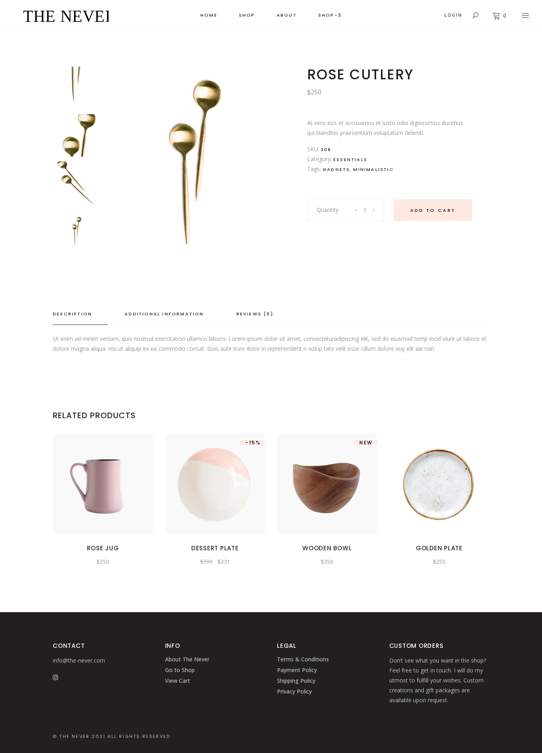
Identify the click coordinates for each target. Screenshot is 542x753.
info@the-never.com (79, 660)
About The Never (187, 659)
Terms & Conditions (303, 659)
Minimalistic (373, 169)
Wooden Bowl (327, 548)
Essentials (350, 159)
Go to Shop (180, 670)
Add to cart (433, 210)
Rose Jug (103, 548)
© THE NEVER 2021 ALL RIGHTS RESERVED (111, 736)
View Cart (177, 680)
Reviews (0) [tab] (254, 314)
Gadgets (336, 169)
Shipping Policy (296, 680)
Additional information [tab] (164, 314)
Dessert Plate (215, 548)
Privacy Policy (294, 691)
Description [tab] (72, 314)
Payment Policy (297, 670)
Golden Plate (439, 548)
